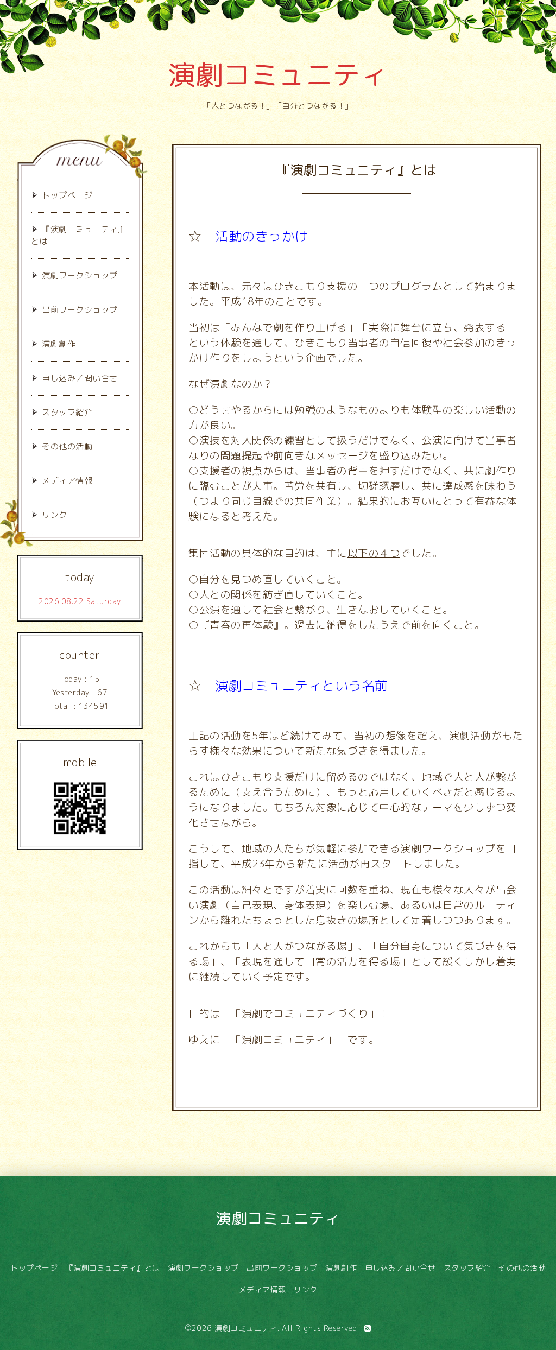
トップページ (67, 195)
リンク (54, 515)
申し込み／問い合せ (80, 378)
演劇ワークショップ (80, 275)
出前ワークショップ (80, 309)
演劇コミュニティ (278, 74)
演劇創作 (58, 344)
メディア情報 (67, 480)
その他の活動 (67, 446)
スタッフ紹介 (67, 412)
